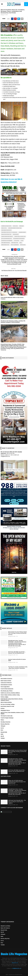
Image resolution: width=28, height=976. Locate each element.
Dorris (2, 728)
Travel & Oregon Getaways (7, 718)
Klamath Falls (4, 732)
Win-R (21, 242)
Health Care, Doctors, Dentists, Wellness (10, 693)
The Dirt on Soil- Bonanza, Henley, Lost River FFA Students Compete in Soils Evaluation (13, 321)
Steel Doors (16, 240)
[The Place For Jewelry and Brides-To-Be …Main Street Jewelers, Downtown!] (4, 668)
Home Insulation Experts (6, 230)
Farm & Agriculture (5, 686)
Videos (2, 720)
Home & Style (4, 228)
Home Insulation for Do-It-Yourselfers (9, 232)
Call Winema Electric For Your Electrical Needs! (14, 270)
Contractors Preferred (6, 682)
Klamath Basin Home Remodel (7, 236)
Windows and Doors (5, 244)
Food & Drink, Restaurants (7, 688)
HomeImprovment (22, 232)
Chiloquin (3, 726)
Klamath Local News (5, 926)
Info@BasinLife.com (16, 968)
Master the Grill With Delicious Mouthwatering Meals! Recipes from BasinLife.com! (17, 782)
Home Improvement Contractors (14, 228)
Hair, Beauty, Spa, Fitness (6, 691)
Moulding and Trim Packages (18, 238)
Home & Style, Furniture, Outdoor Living (10, 695)
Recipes (2, 708)
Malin (2, 734)
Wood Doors (22, 244)
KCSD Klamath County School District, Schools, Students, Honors (12, 699)
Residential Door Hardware (6, 240)
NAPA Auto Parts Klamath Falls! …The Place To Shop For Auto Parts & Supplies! (17, 802)
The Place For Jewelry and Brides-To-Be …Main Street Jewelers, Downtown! (17, 667)
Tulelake (3, 738)
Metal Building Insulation (6, 238)
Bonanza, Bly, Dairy (5, 724)
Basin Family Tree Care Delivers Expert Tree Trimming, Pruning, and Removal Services (17, 633)
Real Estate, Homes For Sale (7, 706)
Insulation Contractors (6, 234)
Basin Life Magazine (14, 954)
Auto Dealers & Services (6, 678)
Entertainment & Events (6, 684)
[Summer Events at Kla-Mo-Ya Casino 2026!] (4, 661)
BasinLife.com (15, 962)
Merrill (2, 736)
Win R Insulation (14, 242)
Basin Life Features (5, 928)
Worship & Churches (5, 722)
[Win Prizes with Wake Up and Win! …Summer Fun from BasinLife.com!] (4, 653)
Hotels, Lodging (4, 697)
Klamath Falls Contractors (20, 236)
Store (22, 240)
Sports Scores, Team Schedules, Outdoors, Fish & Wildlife (12, 713)
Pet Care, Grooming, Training (7, 704)
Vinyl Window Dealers (5, 242)
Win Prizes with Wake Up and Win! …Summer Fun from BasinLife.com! (16, 652)
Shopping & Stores (5, 710)
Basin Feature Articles (6, 680)
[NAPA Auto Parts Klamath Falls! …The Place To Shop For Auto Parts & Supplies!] (4, 802)
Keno (2, 730)
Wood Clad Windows (15, 244)
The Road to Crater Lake (6, 715)
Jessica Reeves (15, 234)
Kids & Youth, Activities (6, 702)
